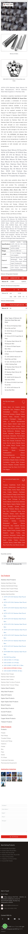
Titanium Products (6, 722)
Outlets (3, 746)
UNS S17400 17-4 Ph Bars (11, 660)
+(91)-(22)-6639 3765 (10, 908)
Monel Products (6, 705)
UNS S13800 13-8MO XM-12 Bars (13, 665)
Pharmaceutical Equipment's (9, 763)
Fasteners (3, 744)
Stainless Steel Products (8, 580)
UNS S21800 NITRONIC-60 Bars (13, 671)
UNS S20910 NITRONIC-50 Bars (13, 668)
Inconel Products (6, 712)
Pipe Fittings (4, 735)
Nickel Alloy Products (7, 708)
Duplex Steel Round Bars (9, 850)
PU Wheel (4, 757)
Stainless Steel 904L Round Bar (11, 855)
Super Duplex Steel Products (9, 701)
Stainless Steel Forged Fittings (9, 588)
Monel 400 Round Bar (8, 852)
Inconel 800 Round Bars (8, 848)
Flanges (3, 733)
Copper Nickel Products (8, 718)
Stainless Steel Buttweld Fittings (9, 586)
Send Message (14, 836)
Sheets (3, 755)
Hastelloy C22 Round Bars (9, 859)
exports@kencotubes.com (11, 905)
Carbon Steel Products (8, 688)
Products (4, 729)
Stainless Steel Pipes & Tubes (8, 583)
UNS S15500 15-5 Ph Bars (11, 662)
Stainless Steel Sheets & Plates (9, 591)
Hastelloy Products (7, 715)
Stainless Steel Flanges (7, 674)
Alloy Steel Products (7, 691)
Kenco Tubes (14, 926)
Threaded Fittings (6, 738)
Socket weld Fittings (6, 741)
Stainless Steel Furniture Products (10, 682)
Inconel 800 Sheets (7, 861)
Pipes (2, 752)
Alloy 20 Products (6, 695)
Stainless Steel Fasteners (8, 677)
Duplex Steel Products (7, 698)
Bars (2, 749)
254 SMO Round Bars (10, 657)
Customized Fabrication (7, 760)
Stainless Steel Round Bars (8, 594)
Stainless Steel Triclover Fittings (10, 685)
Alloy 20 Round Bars (8, 857)
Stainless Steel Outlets (7, 679)
